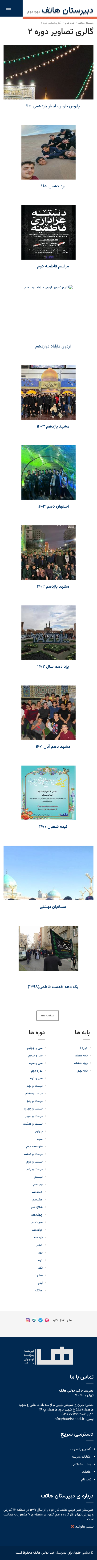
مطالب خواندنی (81, 1464)
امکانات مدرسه (81, 1457)
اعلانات (86, 1472)
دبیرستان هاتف (85, 23)
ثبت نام (86, 1479)
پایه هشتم (81, 1063)
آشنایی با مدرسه (80, 1449)
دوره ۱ (84, 1048)
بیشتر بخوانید (84, 1526)
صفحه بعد (47, 1015)
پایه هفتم (81, 1055)
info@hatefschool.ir (69, 1419)
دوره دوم (69, 23)
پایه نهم (82, 1070)
